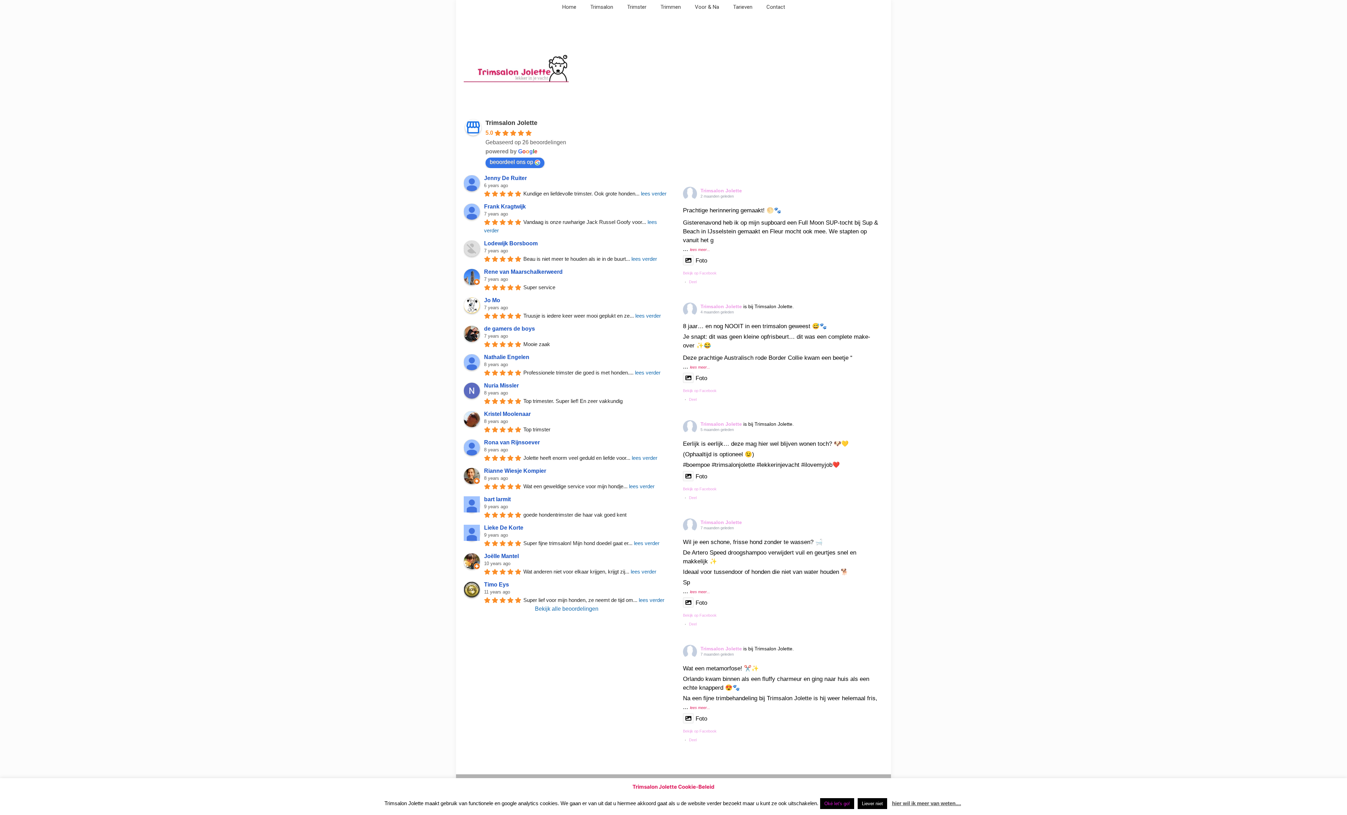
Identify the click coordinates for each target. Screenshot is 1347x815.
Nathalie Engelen (506, 357)
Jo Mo (492, 300)
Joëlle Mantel (501, 556)
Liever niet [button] (872, 803)
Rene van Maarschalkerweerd (523, 272)
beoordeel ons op (511, 162)
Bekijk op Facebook (700, 273)
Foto (701, 260)
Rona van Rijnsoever (512, 442)
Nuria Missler (501, 386)
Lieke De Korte (503, 528)
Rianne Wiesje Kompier (515, 471)
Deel (693, 282)
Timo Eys (496, 585)
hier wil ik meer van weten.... (926, 803)
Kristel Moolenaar (507, 414)
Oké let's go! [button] (837, 803)
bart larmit (497, 499)
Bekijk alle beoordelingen (566, 609)
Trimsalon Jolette (511, 122)
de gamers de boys (509, 329)
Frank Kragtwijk (505, 207)
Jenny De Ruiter (505, 178)
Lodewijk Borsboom (511, 243)
